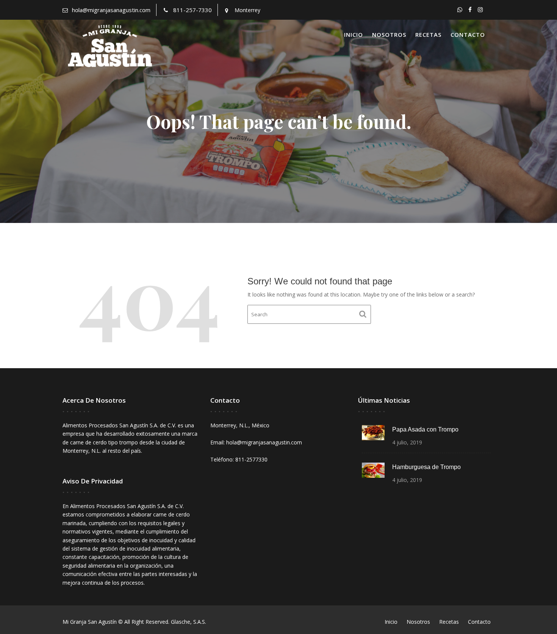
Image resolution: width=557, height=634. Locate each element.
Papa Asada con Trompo (425, 429)
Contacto (468, 34)
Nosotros (389, 34)
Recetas (428, 34)
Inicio (353, 34)
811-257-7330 (192, 10)
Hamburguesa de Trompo (426, 467)
